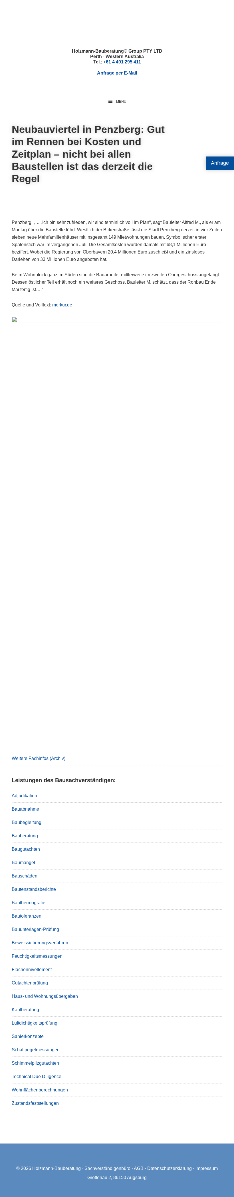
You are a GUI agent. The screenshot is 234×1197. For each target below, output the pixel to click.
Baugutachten (26, 849)
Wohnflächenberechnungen (40, 1089)
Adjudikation (24, 795)
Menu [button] (121, 102)
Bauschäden (24, 875)
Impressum (206, 1168)
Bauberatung (25, 835)
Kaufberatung (25, 1009)
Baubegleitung (26, 822)
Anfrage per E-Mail (117, 73)
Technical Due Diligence (36, 1076)
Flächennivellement (32, 969)
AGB (139, 1168)
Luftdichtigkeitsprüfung (34, 1023)
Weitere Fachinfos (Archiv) (38, 758)
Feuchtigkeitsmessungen (37, 956)
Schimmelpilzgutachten (35, 1063)
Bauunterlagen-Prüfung (35, 929)
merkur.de (62, 304)
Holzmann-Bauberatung (117, 24)
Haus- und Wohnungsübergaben (45, 996)
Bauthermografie (28, 902)
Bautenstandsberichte (34, 889)
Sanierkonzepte (28, 1036)
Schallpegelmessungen (36, 1049)
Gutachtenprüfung (30, 982)
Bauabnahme (25, 809)
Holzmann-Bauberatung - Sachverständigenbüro (81, 1168)
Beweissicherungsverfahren (40, 942)
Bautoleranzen (26, 916)
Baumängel (23, 862)
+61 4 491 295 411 (122, 61)
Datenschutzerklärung (169, 1168)
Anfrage (220, 163)
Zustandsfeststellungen (35, 1103)
